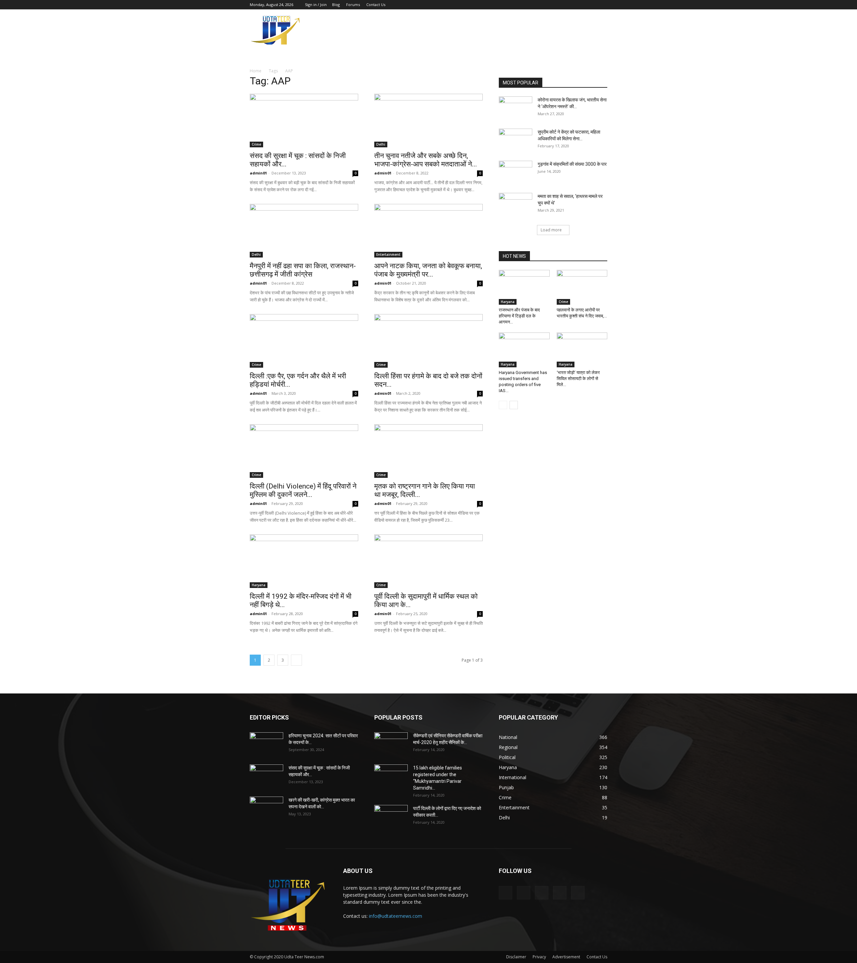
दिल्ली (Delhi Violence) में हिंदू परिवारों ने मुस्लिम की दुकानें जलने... (303, 490)
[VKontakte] (591, 4)
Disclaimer (516, 957)
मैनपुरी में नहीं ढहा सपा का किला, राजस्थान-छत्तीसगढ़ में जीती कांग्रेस (303, 270)
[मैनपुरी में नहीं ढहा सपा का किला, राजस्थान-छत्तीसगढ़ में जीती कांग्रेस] (304, 230)
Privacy (539, 957)
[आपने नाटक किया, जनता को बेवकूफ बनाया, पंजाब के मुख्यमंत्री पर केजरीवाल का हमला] (428, 230)
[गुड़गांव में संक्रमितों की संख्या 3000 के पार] (515, 172)
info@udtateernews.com (395, 916)
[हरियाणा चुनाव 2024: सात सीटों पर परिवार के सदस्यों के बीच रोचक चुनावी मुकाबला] (266, 744)
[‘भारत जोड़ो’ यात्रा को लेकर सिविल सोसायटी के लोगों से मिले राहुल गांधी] (582, 349)
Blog (336, 4)
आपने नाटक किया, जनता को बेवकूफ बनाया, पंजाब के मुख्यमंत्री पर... (428, 270)
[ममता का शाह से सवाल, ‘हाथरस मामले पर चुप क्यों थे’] (515, 204)
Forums (353, 4)
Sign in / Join (316, 4)
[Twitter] (569, 4)
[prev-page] (503, 405)
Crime (256, 144)
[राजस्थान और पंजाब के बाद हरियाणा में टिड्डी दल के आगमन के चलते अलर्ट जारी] (524, 287)
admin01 (258, 172)
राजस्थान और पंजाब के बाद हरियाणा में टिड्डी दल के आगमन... (519, 315)
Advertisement (566, 957)
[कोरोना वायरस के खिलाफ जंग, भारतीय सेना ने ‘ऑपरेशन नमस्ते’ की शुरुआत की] (515, 108)
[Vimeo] (580, 4)
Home (255, 71)
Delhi (380, 144)
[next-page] (296, 660)
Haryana (258, 585)
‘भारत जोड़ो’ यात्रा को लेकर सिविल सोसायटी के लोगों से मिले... (578, 378)
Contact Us (375, 4)
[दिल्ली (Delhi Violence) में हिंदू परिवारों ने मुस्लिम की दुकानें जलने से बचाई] (304, 451)
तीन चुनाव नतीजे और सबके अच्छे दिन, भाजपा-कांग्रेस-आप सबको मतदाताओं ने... (425, 160)
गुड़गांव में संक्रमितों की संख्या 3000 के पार (572, 164)
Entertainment (388, 254)
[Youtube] (602, 4)
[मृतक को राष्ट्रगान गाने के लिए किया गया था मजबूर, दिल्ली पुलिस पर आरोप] (428, 451)
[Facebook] (558, 4)
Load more (551, 230)
